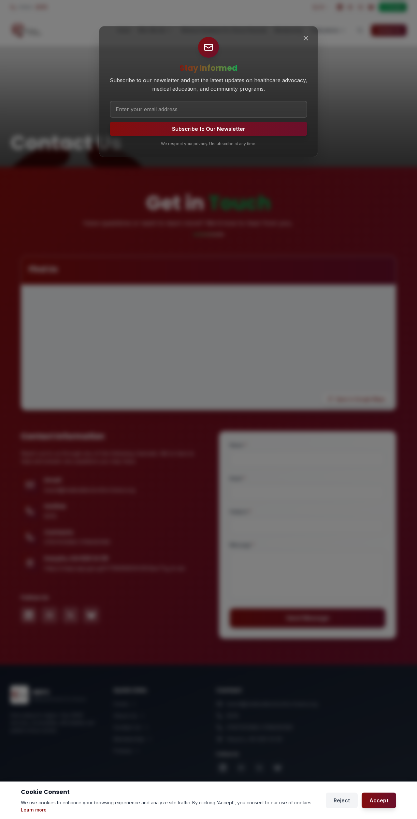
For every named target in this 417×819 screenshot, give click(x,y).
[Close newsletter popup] (305, 38)
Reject (342, 800)
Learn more (34, 809)
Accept (378, 800)
